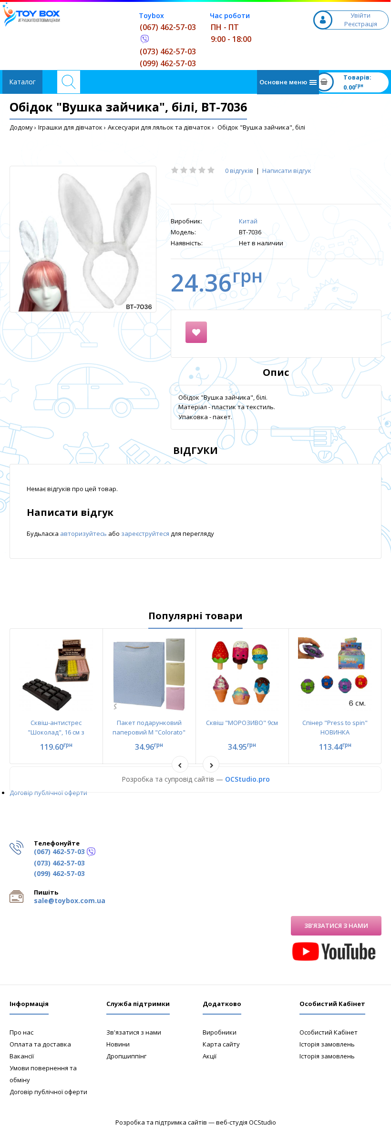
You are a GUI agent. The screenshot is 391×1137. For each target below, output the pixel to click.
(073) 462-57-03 (168, 51)
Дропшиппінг (126, 1056)
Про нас (21, 1032)
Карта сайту (221, 1044)
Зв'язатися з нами (336, 925)
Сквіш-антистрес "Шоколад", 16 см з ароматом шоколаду (56, 732)
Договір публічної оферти (48, 792)
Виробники (220, 1032)
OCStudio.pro (247, 779)
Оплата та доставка (40, 1044)
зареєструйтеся (146, 533)
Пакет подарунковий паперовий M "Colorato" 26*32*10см (149, 732)
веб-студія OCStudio (246, 1122)
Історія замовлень (327, 1044)
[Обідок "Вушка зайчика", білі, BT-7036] (82, 239)
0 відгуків (239, 170)
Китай (248, 221)
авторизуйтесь (84, 533)
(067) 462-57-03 (168, 27)
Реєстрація (360, 24)
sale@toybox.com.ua (69, 900)
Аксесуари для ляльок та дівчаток (159, 127)
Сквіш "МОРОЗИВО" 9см (242, 722)
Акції (209, 1056)
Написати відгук (286, 170)
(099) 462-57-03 (168, 63)
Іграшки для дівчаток (70, 127)
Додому (21, 127)
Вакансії (22, 1056)
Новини (118, 1044)
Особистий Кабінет (328, 1032)
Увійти (360, 15)
